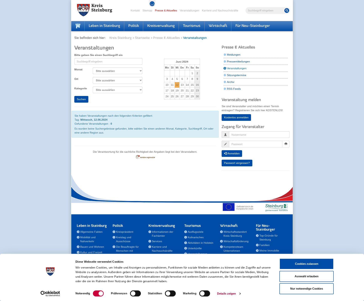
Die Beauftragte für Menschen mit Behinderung (127, 250)
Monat (78, 69)
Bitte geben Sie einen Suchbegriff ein (98, 55)
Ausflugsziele (195, 231)
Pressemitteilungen (238, 61)
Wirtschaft (218, 26)
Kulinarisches (196, 237)
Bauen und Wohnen (92, 246)
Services (157, 241)
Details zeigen (226, 293)
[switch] (135, 293)
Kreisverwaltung (161, 26)
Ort (76, 78)
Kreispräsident (124, 231)
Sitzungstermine (236, 75)
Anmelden (233, 153)
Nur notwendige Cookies (306, 288)
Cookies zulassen (306, 263)
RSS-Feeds (234, 88)
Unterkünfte (195, 248)
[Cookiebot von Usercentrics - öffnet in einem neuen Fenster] (50, 293)
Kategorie (80, 88)
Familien (264, 245)
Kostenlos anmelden (236, 117)
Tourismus (191, 26)
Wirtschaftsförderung (236, 241)
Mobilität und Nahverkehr (88, 239)
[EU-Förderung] (239, 207)
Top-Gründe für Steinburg (268, 237)
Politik (133, 26)
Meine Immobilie (269, 250)
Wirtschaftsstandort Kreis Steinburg (235, 233)
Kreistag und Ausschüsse (123, 239)
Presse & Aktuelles (166, 10)
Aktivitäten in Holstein (200, 242)
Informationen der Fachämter (162, 233)
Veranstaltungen (189, 10)
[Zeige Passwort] (286, 144)
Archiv (230, 81)
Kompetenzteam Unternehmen (233, 248)
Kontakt (135, 10)
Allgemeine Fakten (91, 231)
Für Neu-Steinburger (252, 26)
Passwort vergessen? (237, 162)
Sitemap (147, 10)
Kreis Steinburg (120, 38)
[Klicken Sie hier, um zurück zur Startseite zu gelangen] (78, 26)
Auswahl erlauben (306, 276)
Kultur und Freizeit (91, 252)
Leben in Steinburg (104, 26)
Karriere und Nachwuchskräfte (220, 10)
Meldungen (233, 54)
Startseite (142, 38)
